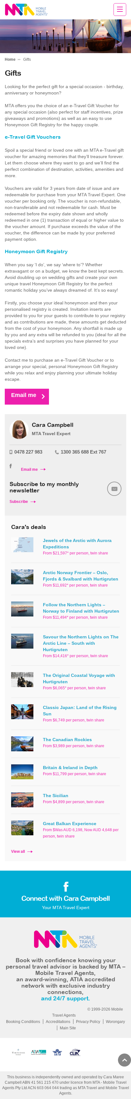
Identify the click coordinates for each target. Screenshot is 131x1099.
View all (18, 851)
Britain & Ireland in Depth (70, 767)
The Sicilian (55, 795)
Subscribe (19, 501)
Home (10, 59)
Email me (23, 395)
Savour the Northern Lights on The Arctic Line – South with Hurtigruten (81, 643)
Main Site (68, 1028)
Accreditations (58, 1021)
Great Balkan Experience (69, 823)
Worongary (115, 1021)
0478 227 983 (28, 452)
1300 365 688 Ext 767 (83, 452)
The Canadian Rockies (67, 739)
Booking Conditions (23, 1021)
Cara (26, 9)
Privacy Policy (88, 1021)
